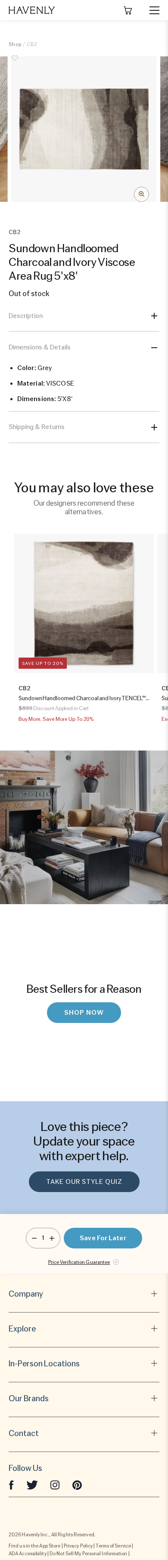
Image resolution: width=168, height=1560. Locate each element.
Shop (15, 44)
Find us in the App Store (34, 1546)
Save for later (103, 1238)
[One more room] (52, 1238)
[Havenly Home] (32, 10)
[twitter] (32, 1485)
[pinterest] (77, 1485)
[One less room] (34, 1238)
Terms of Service (113, 1546)
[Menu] (150, 10)
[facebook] (11, 1485)
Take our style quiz (84, 1182)
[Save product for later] (15, 62)
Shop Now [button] (84, 1012)
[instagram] (55, 1485)
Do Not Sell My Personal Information (89, 1554)
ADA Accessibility (28, 1554)
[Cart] (128, 10)
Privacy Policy (78, 1546)
